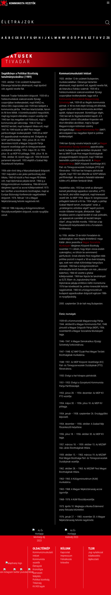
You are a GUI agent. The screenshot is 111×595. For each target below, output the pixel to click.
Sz (89, 38)
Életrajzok (37, 566)
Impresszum (66, 555)
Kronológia (38, 569)
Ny (63, 38)
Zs (108, 38)
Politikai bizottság (41, 579)
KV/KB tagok (39, 586)
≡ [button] (108, 3)
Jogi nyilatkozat (95, 552)
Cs (17, 38)
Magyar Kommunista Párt (87, 129)
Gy (35, 38)
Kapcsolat (65, 552)
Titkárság (37, 583)
